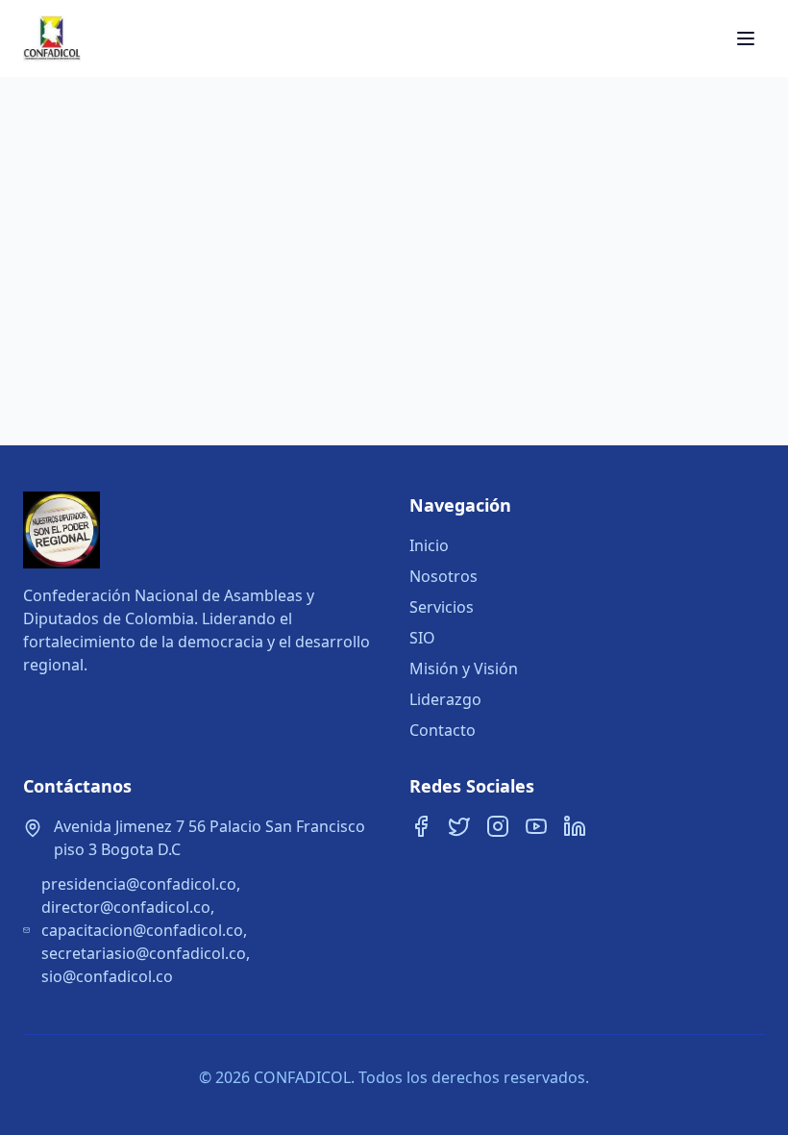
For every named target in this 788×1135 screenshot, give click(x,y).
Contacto (442, 730)
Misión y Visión (463, 668)
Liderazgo (445, 699)
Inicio (429, 545)
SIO (422, 637)
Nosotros (443, 576)
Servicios (441, 607)
